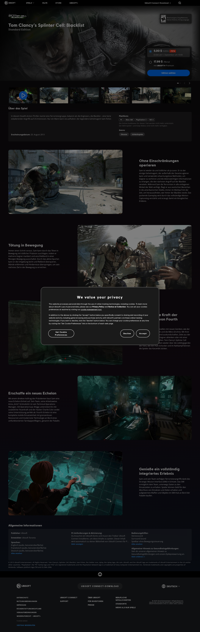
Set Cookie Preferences (61, 333)
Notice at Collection (117, 307)
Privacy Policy (98, 307)
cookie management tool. (91, 309)
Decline (127, 333)
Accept (143, 333)
